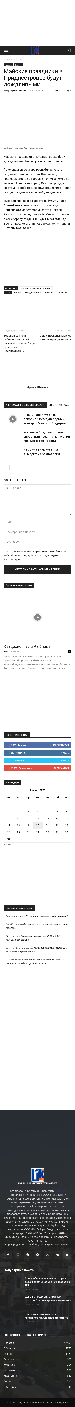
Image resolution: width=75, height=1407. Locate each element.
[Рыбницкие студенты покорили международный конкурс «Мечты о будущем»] (13, 419)
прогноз (49, 292)
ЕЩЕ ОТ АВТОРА (59, 405)
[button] (6, 50)
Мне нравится (61, 745)
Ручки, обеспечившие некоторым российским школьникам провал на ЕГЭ (47, 1282)
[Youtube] (67, 1255)
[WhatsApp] (49, 99)
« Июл (7, 844)
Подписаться (61, 768)
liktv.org (60, 1191)
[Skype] (27, 1255)
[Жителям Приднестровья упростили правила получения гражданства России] (13, 436)
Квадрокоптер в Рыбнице (27, 646)
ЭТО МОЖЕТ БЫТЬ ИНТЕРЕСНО (25, 405)
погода (17, 292)
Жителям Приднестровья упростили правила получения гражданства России (47, 437)
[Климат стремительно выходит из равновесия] (13, 454)
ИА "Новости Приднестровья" (36, 288)
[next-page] (11, 467)
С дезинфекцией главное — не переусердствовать (55, 337)
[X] (24, 99)
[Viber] (40, 99)
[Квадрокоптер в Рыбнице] (37, 617)
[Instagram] (17, 1254)
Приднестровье (33, 292)
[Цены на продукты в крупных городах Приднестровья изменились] (13, 1301)
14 (47, 818)
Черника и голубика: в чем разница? (47, 916)
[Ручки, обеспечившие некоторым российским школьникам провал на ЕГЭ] (13, 1282)
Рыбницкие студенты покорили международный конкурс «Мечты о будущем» (45, 419)
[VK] (15, 99)
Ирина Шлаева (18, 90)
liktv (6, 651)
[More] (58, 99)
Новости (20, 59)
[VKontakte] (57, 1255)
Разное (18, 65)
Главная (8, 59)
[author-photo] (37, 382)
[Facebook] (7, 99)
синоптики (63, 292)
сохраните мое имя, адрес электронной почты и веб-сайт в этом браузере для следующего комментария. (36, 555)
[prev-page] (6, 467)
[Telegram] (32, 99)
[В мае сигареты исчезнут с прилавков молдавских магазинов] (13, 1318)
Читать (65, 752)
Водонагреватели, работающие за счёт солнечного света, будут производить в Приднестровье (19, 343)
